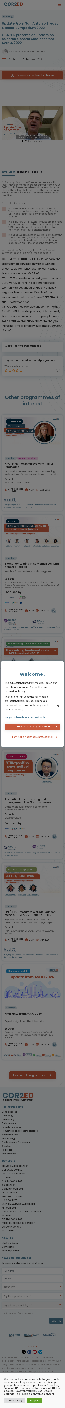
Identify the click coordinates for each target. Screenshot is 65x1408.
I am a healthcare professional (32, 726)
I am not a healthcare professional (32, 737)
